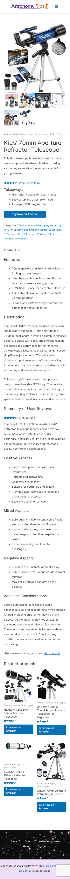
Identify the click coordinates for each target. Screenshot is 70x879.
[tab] (35, 250)
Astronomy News (49, 841)
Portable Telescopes (48, 234)
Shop (28, 841)
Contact (43, 846)
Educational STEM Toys (49, 134)
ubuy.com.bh (52, 653)
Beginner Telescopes (35, 229)
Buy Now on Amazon (25, 214)
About (26, 846)
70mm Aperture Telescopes (32, 225)
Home (7, 134)
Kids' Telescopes (23, 134)
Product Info (12, 250)
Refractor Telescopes (16, 238)
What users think (29, 182)
